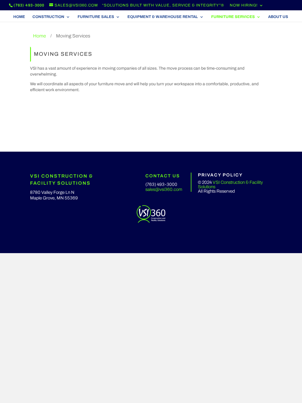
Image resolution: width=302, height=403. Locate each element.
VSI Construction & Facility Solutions (230, 184)
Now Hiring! (244, 5)
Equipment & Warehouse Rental (162, 17)
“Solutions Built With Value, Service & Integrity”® (163, 5)
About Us (278, 17)
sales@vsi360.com (163, 189)
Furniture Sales (96, 17)
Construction (48, 17)
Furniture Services (233, 17)
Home (19, 17)
